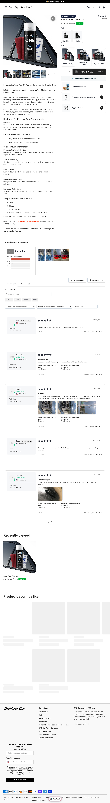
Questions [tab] (24, 284)
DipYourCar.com (14, 797)
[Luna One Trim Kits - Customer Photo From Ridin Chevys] (41, 252)
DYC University (45, 731)
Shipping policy (76, 797)
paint (17, 300)
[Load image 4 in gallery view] (36, 74)
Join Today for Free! (81, 724)
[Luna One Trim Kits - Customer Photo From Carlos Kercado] (65, 252)
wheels (26, 300)
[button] (98, 7)
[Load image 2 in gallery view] (17, 74)
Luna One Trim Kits (11, 576)
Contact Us (43, 712)
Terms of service (62, 797)
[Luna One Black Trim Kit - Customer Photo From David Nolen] (57, 258)
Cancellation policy (39, 800)
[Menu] (6, 7)
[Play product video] (53, 18)
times (9, 300)
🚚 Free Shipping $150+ (55, 1)
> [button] (65, 522)
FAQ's (41, 715)
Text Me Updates (13, 758)
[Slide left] (48, 73)
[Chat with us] (10, 7)
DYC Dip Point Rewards (48, 728)
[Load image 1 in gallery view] (7, 74)
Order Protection (46, 738)
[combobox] (9, 762)
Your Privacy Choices (47, 735)
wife (35, 300)
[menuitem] (55, 712)
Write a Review (97, 280)
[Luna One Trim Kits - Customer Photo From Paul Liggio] (41, 258)
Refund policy (37, 797)
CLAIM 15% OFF (19, 780)
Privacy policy (49, 797)
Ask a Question (78, 280)
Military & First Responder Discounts (54, 725)
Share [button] (42, 331)
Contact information (91, 797)
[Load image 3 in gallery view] (26, 74)
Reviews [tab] (9, 284)
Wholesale (43, 721)
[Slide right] (54, 73)
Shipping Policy (45, 718)
